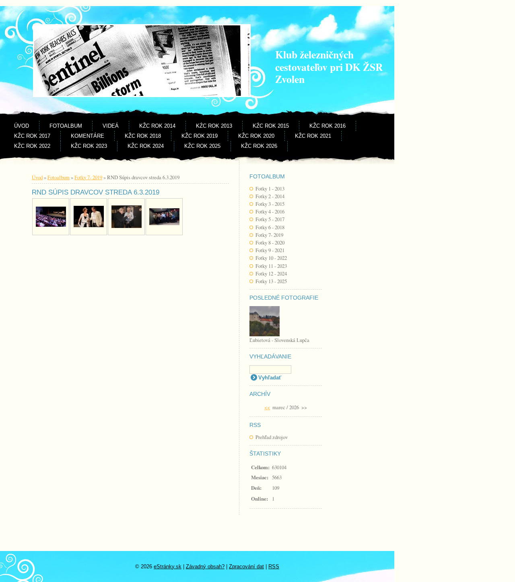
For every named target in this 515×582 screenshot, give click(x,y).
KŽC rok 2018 (143, 136)
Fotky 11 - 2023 (271, 265)
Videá (111, 126)
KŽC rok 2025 (202, 146)
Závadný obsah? (205, 566)
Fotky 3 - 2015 (269, 203)
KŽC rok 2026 (259, 146)
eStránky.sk (167, 566)
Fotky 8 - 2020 (269, 242)
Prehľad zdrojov (271, 437)
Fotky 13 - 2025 (271, 281)
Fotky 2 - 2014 (269, 196)
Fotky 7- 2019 (269, 234)
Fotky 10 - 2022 (271, 257)
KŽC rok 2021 (313, 136)
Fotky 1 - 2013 (269, 188)
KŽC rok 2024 (146, 146)
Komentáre (87, 136)
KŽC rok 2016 (327, 126)
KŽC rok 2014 (157, 126)
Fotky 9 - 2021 (269, 250)
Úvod (21, 126)
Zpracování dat (246, 566)
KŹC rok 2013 (214, 126)
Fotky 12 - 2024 (271, 273)
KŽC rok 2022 (32, 146)
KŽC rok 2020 (256, 136)
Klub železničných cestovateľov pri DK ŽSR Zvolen (329, 67)
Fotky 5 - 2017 (269, 219)
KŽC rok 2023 (89, 146)
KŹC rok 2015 (271, 126)
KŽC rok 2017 (32, 136)
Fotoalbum (65, 126)
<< (267, 407)
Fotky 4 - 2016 (269, 211)
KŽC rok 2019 (199, 136)
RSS (273, 566)
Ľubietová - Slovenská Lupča (279, 340)
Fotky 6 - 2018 (269, 227)
